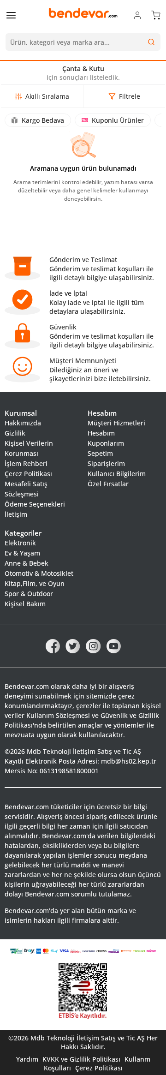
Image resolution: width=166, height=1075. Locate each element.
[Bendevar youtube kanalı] (114, 645)
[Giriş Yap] (137, 15)
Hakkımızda (23, 422)
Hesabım (101, 433)
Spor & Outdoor (29, 593)
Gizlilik (15, 433)
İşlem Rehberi (26, 463)
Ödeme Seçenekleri (35, 504)
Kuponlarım (106, 443)
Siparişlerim (106, 463)
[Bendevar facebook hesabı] (53, 645)
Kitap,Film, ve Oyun (35, 583)
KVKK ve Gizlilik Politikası (81, 1059)
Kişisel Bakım (25, 603)
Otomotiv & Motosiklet (39, 573)
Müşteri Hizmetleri (116, 422)
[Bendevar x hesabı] (72, 645)
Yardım (27, 1059)
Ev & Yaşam (22, 553)
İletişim (16, 514)
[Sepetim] (155, 15)
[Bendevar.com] (83, 13)
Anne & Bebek (26, 563)
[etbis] (83, 992)
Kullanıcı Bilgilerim (117, 473)
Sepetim (100, 453)
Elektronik (20, 542)
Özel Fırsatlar (108, 483)
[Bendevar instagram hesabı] (93, 645)
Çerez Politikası (28, 473)
